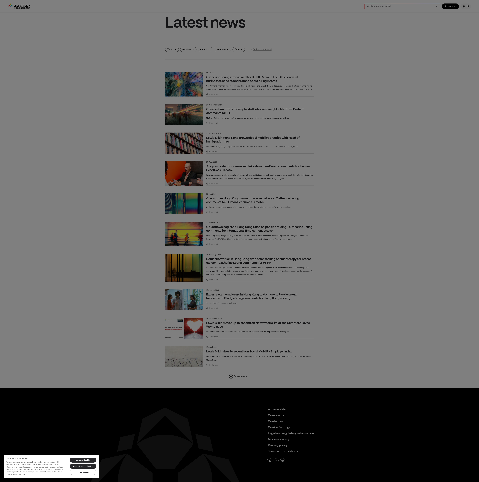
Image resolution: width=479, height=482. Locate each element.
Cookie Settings (83, 472)
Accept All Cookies (83, 460)
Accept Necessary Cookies (83, 466)
